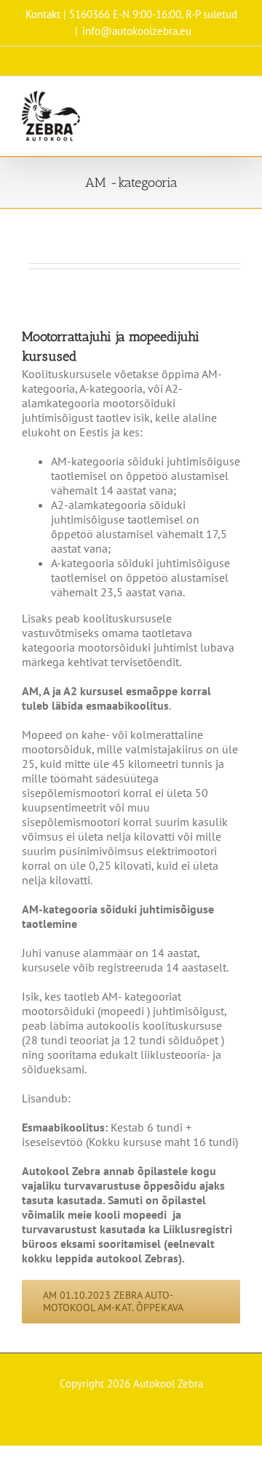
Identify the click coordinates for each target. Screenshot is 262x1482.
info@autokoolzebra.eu (136, 31)
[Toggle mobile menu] (234, 98)
